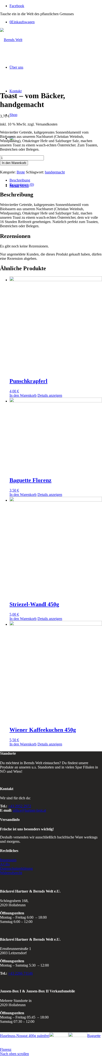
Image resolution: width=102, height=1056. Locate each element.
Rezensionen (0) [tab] (21, 184)
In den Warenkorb (14, 163)
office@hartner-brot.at (29, 810)
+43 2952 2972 (19, 806)
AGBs (5, 864)
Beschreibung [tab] (19, 180)
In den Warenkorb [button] (23, 395)
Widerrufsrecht (11, 873)
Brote (21, 172)
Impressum (8, 860)
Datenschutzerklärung (16, 868)
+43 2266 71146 (20, 973)
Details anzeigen (49, 395)
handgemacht (55, 172)
